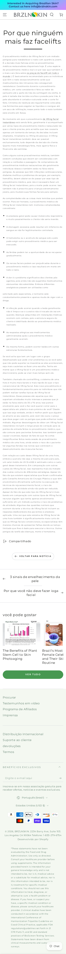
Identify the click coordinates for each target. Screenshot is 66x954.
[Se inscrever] (61, 778)
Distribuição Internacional (23, 734)
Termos (8, 752)
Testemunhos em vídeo (21, 703)
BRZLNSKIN (22, 831)
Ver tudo (33, 674)
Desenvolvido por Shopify (33, 839)
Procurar (9, 697)
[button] (51, 15)
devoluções (12, 746)
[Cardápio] (5, 15)
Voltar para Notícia (35, 556)
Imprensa (10, 715)
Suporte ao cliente (17, 740)
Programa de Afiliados (20, 709)
